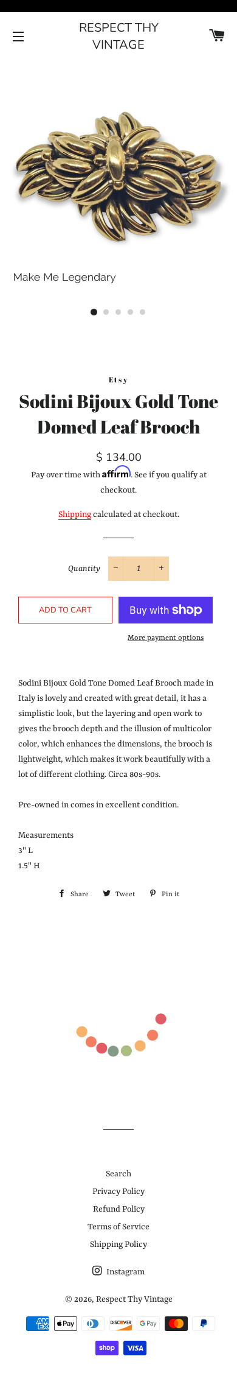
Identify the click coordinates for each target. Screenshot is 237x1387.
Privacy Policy (118, 1191)
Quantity (84, 569)
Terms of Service (118, 1227)
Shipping (74, 514)
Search (118, 1174)
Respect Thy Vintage (119, 36)
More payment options (166, 638)
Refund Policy (119, 1209)
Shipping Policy (118, 1244)
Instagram (125, 1272)
